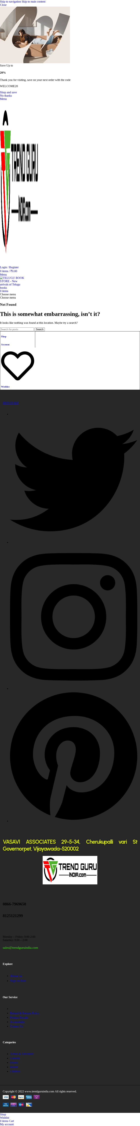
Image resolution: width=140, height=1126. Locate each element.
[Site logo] (19, 264)
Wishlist (5, 386)
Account (5, 344)
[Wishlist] (17, 381)
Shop (3, 336)
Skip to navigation (11, 1)
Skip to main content (33, 1)
